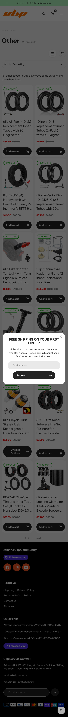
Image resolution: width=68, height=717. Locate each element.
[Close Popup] (61, 336)
